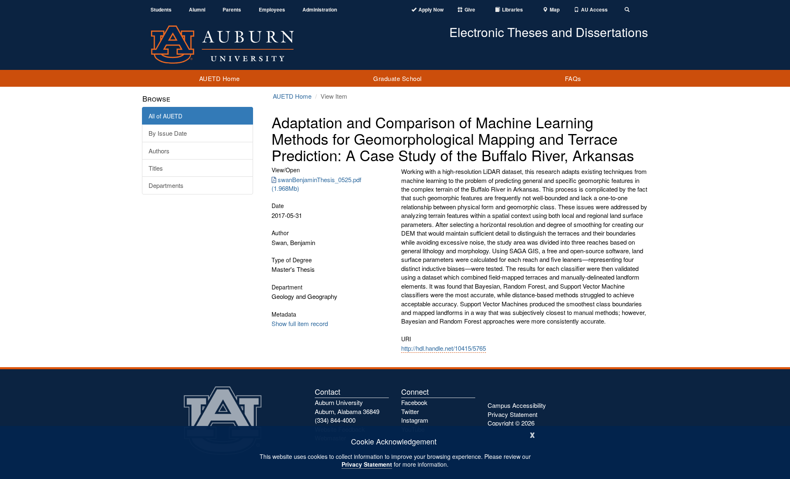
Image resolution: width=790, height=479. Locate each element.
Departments (166, 185)
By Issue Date (168, 133)
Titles (156, 168)
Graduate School (397, 78)
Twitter (410, 411)
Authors (159, 150)
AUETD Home (219, 78)
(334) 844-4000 (335, 420)
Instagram (414, 420)
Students (161, 9)
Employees (272, 9)
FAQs (573, 78)
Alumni (197, 9)
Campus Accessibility (517, 405)
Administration (319, 9)
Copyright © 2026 (511, 423)
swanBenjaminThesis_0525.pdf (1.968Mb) (316, 183)
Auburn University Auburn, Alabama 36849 (347, 406)
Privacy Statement (367, 464)
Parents (232, 9)
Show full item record (300, 323)
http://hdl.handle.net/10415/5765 (443, 348)
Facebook (414, 402)
